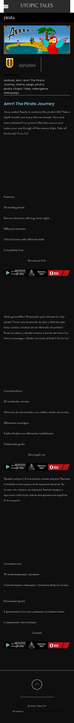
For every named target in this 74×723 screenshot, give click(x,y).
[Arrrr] (15, 278)
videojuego (11, 93)
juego (30, 84)
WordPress (29, 711)
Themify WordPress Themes (48, 711)
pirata (39, 84)
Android (11, 75)
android (9, 80)
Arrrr (19, 80)
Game (20, 84)
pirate (8, 89)
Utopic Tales (27, 60)
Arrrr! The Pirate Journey (29, 104)
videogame (40, 89)
